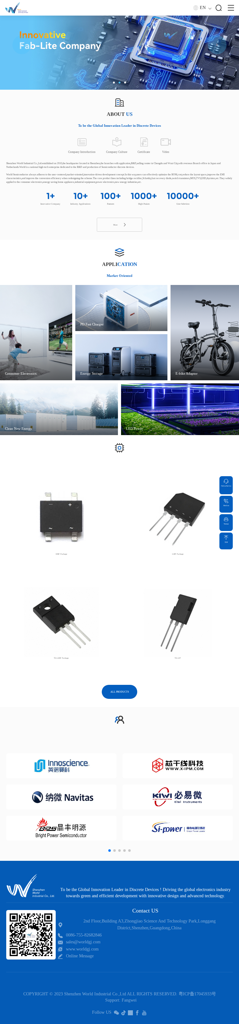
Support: (112, 1000)
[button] (114, 82)
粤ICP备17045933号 (197, 994)
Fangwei (129, 1000)
